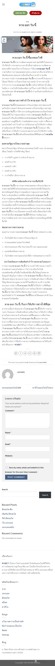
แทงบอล (5, 593)
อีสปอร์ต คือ (7, 509)
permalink (43, 362)
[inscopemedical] (27, 4)
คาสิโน (5, 607)
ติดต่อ (4, 630)
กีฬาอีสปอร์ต (7, 518)
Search (5, 489)
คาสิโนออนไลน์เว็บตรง (42, 387)
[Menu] (3, 4)
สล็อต (4, 602)
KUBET (5, 563)
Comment (10, 411)
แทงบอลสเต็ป (8, 527)
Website (8, 456)
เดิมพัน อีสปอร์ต (9, 514)
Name (8, 433)
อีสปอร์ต (5, 598)
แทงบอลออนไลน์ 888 (11, 387)
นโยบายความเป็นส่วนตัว (13, 621)
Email (8, 444)
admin (39, 32)
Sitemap (5, 634)
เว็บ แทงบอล (7, 522)
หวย (27, 22)
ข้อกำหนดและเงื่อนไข (12, 626)
